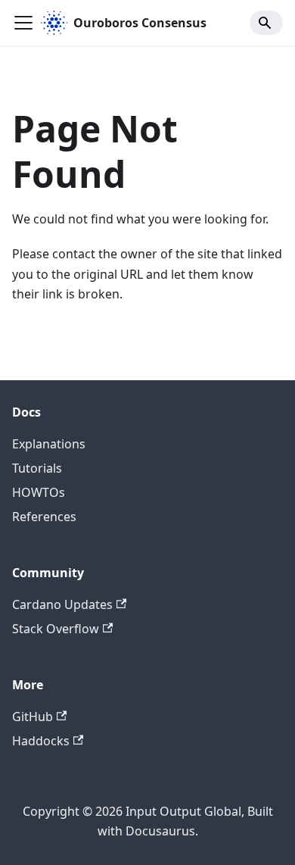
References (44, 516)
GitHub (32, 716)
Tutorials (37, 468)
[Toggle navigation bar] (23, 22)
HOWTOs (38, 492)
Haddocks (41, 740)
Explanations (48, 444)
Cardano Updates (62, 604)
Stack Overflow (55, 628)
